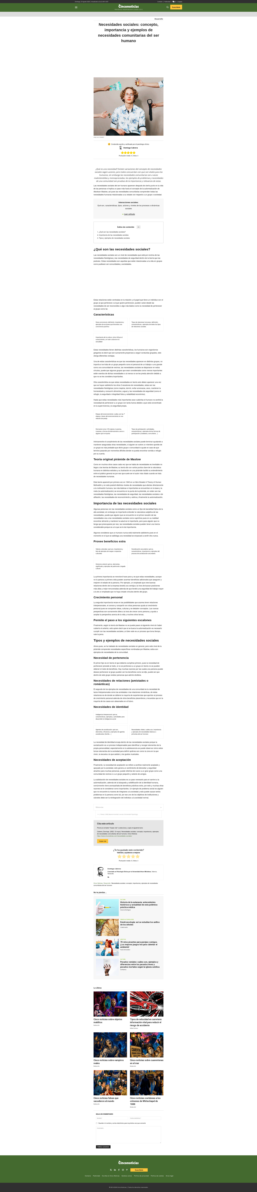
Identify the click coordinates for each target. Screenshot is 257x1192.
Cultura (122, 899)
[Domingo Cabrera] (121, 148)
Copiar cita (102, 841)
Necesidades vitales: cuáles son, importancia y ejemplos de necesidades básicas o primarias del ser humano (146, 731)
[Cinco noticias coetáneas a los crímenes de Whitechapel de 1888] (146, 1082)
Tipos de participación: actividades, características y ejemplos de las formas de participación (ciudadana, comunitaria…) (146, 431)
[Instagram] (122, 1169)
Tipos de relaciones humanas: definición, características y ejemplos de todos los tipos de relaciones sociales (146, 324)
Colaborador (124, 927)
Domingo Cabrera (130, 148)
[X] (126, 162)
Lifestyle (123, 939)
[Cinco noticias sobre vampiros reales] (110, 1044)
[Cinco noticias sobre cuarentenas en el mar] (146, 1044)
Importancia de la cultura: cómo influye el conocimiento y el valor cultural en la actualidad (109, 339)
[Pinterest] (126, 1169)
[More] (145, 162)
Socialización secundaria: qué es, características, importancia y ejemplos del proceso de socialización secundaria (146, 551)
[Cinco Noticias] (128, 1162)
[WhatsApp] (136, 162)
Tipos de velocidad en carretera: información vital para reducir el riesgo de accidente (146, 1022)
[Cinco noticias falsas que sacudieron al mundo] (110, 1082)
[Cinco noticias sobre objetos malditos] (110, 1004)
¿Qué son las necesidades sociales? (112, 232)
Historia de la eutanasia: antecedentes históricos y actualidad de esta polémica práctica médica (138, 904)
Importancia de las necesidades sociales (113, 235)
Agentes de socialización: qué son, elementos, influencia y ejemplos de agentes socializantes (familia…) (110, 731)
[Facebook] (131, 162)
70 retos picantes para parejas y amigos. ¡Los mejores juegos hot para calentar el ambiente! (139, 944)
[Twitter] (110, 1169)
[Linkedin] (108, 876)
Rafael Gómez (134, 1028)
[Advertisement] (182, 76)
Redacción (96, 1025)
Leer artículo (129, 214)
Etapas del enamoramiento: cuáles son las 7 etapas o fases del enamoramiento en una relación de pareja (110, 416)
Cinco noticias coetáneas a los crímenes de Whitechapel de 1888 (145, 1101)
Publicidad (167, 2)
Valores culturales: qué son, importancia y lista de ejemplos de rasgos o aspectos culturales (109, 551)
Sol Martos (123, 969)
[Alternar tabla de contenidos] (137, 227)
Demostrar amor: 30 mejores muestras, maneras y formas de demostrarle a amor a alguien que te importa (110, 431)
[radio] (119, 856)
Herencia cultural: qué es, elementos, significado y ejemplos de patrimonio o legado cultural (110, 566)
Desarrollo (159, 19)
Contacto (160, 2)
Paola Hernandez (125, 950)
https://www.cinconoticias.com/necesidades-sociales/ (114, 836)
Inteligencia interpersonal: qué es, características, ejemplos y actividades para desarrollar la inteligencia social (110, 716)
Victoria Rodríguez (125, 910)
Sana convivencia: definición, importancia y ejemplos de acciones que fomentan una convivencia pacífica (110, 324)
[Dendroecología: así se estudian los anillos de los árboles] (107, 927)
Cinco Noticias (98, 883)
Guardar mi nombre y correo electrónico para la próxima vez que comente (122, 1123)
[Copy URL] (140, 162)
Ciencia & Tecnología (127, 919)
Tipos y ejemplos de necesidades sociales (114, 238)
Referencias (99, 807)
